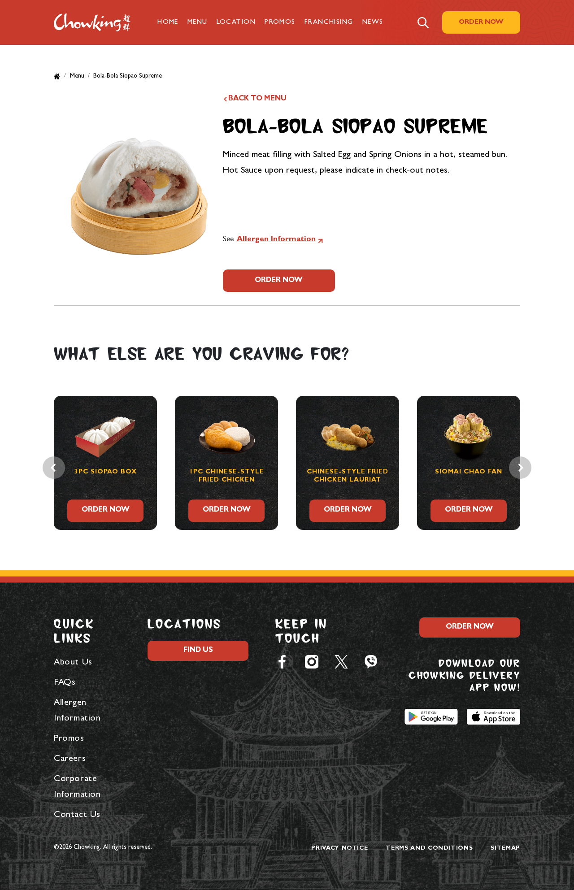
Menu (197, 22)
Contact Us (77, 815)
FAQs (64, 682)
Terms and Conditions (429, 848)
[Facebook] (282, 661)
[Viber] (371, 661)
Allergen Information (276, 239)
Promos (280, 22)
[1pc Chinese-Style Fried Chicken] (133, 430)
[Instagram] (311, 661)
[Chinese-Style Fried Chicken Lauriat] (255, 430)
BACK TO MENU (257, 99)
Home (167, 22)
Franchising (328, 22)
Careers (70, 759)
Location (236, 22)
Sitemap (505, 848)
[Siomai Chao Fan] (376, 430)
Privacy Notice (339, 848)
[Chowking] (92, 22)
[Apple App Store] (493, 716)
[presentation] (54, 467)
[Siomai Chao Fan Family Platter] (497, 430)
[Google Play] (431, 716)
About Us (73, 662)
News (372, 22)
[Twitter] (341, 661)
